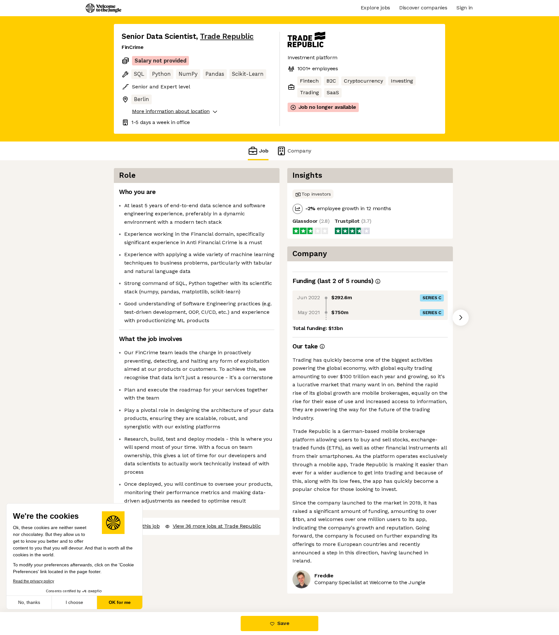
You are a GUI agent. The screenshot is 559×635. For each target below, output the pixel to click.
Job (264, 151)
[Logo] (103, 8)
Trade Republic (227, 36)
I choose (74, 602)
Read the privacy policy (33, 581)
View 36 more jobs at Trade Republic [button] (217, 526)
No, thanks (29, 602)
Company (299, 151)
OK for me (120, 602)
